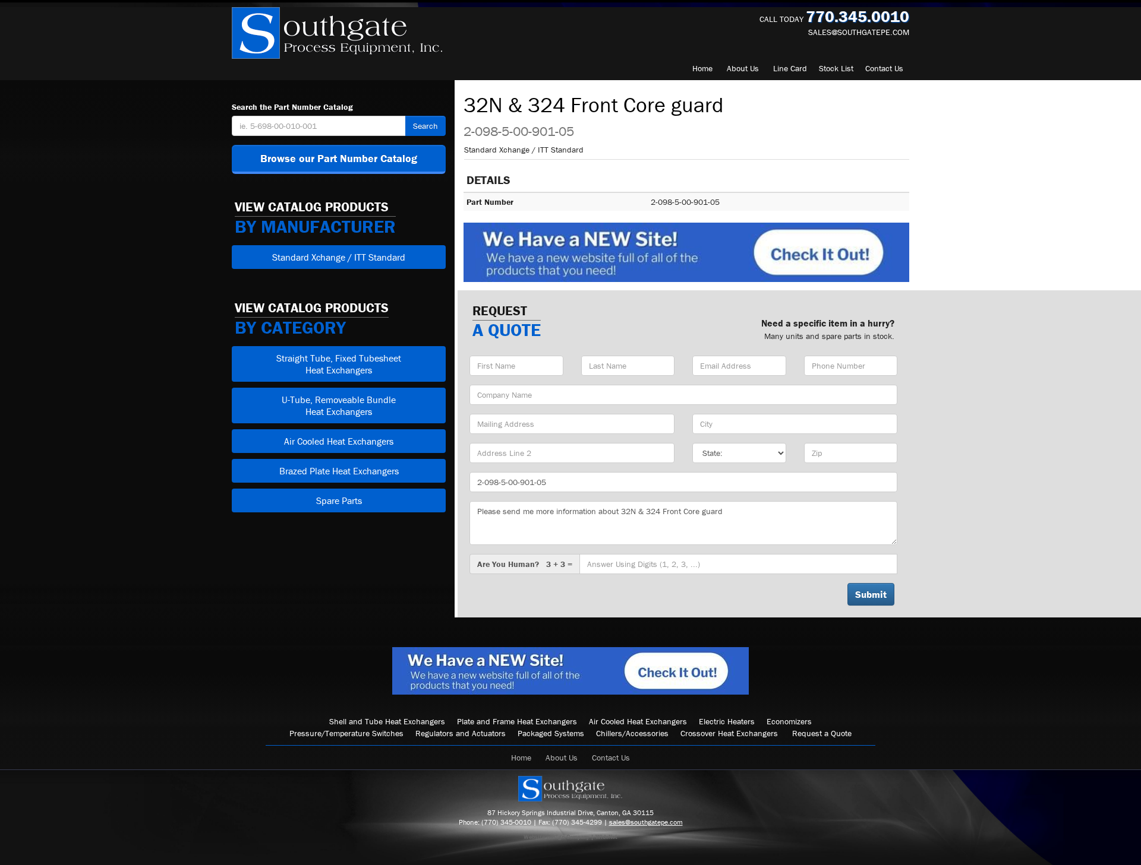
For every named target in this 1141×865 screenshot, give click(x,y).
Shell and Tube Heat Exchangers (387, 721)
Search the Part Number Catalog (292, 107)
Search (425, 126)
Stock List (836, 68)
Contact (884, 68)
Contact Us (611, 757)
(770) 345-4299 (577, 822)
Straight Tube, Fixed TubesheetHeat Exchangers (338, 364)
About (743, 68)
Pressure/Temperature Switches (346, 733)
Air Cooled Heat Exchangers (338, 441)
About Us (562, 757)
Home (702, 68)
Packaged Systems (551, 733)
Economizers (789, 721)
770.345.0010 (857, 16)
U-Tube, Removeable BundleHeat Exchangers (339, 405)
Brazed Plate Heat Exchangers (339, 471)
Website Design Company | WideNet (570, 837)
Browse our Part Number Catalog (338, 158)
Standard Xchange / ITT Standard (338, 257)
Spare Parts (339, 500)
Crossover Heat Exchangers (729, 733)
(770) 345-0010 (506, 822)
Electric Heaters (727, 721)
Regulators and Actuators (460, 733)
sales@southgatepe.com (858, 32)
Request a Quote (822, 733)
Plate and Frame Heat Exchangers (517, 721)
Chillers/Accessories (632, 733)
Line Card (790, 68)
